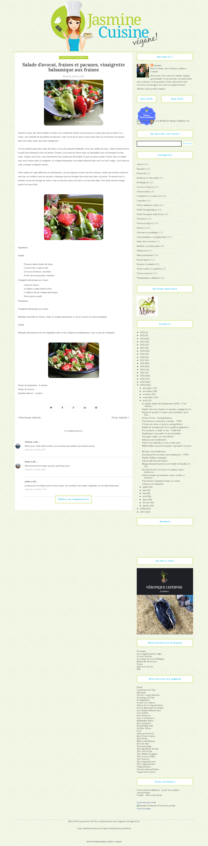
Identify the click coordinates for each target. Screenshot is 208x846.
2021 (142, 348)
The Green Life (144, 751)
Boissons (141, 173)
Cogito (104, 828)
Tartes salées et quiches (149, 268)
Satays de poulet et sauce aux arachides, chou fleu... (165, 413)
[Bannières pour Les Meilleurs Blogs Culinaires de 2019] (165, 122)
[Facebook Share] (62, 407)
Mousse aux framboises (154, 451)
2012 (142, 375)
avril (145, 496)
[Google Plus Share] (73, 407)
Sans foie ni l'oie (145, 666)
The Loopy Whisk (146, 756)
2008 (143, 508)
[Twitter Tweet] (51, 407)
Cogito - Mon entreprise (149, 795)
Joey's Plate (143, 712)
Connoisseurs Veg (146, 689)
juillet (146, 487)
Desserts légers (145, 223)
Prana (140, 664)
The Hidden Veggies (147, 754)
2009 (143, 385)
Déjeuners (142, 218)
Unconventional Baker (148, 769)
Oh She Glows (144, 728)
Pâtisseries (142, 250)
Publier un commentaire (73, 499)
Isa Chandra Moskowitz (149, 710)
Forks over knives (146, 702)
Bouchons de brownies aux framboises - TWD (165, 454)
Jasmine (158, 65)
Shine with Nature (146, 741)
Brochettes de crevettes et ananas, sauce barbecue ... (163, 471)
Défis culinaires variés (148, 205)
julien (28, 481)
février (146, 502)
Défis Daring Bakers (147, 209)
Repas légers (143, 259)
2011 (142, 378)
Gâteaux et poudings (147, 232)
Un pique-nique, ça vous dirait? (158, 436)
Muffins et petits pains (148, 246)
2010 (142, 382)
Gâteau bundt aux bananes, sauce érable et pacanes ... (163, 476)
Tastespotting (144, 746)
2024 (142, 338)
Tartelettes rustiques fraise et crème (161, 481)
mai (145, 493)
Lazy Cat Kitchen (145, 718)
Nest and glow (144, 723)
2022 (142, 344)
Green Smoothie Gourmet (150, 707)
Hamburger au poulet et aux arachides (161, 433)
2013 (142, 372)
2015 (142, 366)
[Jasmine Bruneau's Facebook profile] (156, 805)
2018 (142, 357)
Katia (27, 461)
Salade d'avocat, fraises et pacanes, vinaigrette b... (167, 409)
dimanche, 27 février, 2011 (36, 489)
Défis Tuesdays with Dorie (150, 214)
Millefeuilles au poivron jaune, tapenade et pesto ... (167, 447)
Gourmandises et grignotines (152, 237)
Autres (140, 164)
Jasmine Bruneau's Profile (146, 802)
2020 (143, 351)
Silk (138, 669)
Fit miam (141, 651)
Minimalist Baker (145, 720)
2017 (142, 360)
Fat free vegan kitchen (148, 695)
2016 (142, 363)
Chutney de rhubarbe (153, 484)
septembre (148, 397)
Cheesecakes (143, 191)
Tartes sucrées (144, 273)
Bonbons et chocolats (148, 177)
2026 (142, 332)
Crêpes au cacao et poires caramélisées (162, 424)
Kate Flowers (143, 715)
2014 (142, 369)
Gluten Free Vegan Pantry (150, 705)
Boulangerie (143, 182)
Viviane (28, 442)
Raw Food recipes (146, 736)
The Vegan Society (146, 761)
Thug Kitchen (144, 766)
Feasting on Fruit (146, 697)
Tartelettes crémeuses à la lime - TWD (162, 421)
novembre (148, 391)
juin (145, 490)
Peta (139, 730)
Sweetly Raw (143, 743)
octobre (147, 394)
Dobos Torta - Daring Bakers (157, 418)
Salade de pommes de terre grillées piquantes (165, 427)
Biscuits (141, 168)
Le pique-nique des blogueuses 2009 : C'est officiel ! (164, 405)
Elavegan (141, 692)
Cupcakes (141, 200)
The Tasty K (143, 759)
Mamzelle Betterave (147, 661)
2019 (142, 354)
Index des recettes (146, 241)
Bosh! (139, 687)
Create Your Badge (144, 809)
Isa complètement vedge (149, 653)
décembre (148, 388)
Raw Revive (142, 738)
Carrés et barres (145, 187)
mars (145, 499)
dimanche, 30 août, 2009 (35, 450)
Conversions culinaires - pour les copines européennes (158, 791)
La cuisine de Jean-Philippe (150, 658)
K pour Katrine (144, 656)
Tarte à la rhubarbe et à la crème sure (161, 442)
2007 (143, 511)
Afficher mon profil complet (151, 88)
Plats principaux (145, 255)
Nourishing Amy (145, 725)
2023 (142, 341)
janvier (146, 505)
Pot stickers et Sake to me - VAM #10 (161, 430)
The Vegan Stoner (146, 764)
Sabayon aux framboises (154, 439)
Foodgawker (143, 700)
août (145, 400)
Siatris (128, 828)
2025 (142, 335)
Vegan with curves (146, 772)
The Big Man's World (147, 748)
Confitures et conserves (149, 196)
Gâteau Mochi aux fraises (155, 460)
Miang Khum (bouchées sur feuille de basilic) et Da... (166, 465)
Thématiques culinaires (148, 278)
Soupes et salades (73, 57)
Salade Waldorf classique (154, 457)
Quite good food (145, 733)
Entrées (141, 227)
